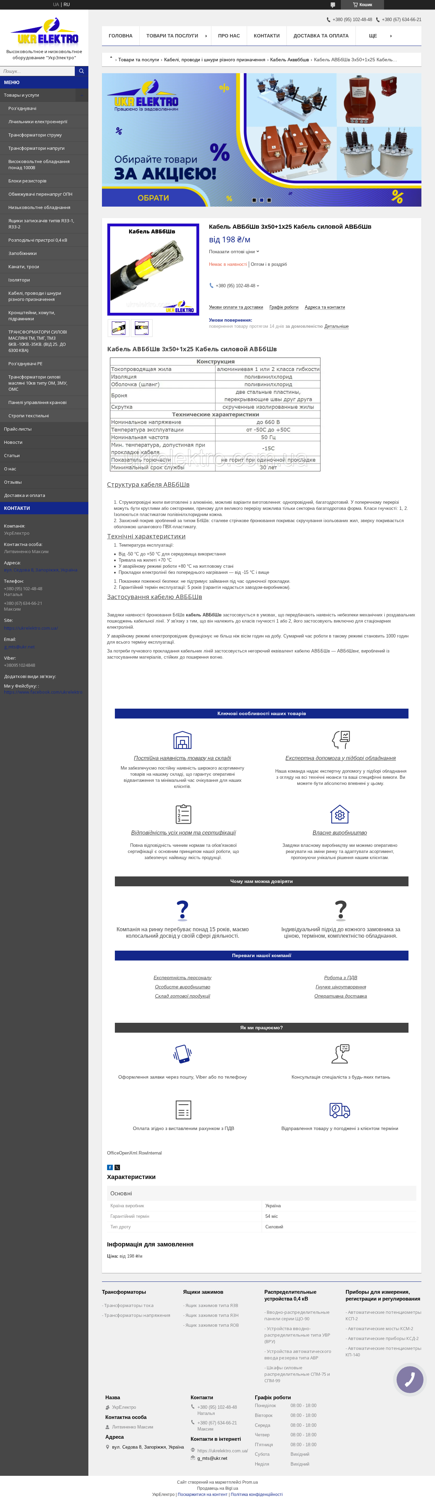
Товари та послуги (172, 35)
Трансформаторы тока (129, 1305)
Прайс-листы (18, 429)
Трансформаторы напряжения (137, 1315)
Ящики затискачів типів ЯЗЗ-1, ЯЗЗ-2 (41, 223)
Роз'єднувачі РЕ (25, 363)
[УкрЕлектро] (44, 32)
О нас (10, 469)
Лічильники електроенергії (37, 121)
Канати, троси (23, 266)
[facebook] (110, 1168)
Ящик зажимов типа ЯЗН (212, 1315)
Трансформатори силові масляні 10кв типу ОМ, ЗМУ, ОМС (37, 383)
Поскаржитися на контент (203, 1494)
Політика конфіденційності (257, 1494)
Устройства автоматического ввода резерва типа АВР (297, 1354)
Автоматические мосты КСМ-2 (380, 1328)
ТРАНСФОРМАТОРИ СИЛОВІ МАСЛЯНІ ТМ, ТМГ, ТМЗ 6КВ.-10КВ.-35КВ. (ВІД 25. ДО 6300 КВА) (37, 341)
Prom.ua (250, 1482)
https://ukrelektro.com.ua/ (31, 628)
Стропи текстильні (28, 416)
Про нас (229, 35)
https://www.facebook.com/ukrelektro (43, 692)
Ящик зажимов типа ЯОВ (212, 1325)
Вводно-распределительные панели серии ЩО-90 (297, 1315)
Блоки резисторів (27, 181)
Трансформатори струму (35, 135)
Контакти (267, 35)
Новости (13, 442)
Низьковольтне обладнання (39, 207)
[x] (117, 1168)
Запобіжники (22, 253)
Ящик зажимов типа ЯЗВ (212, 1305)
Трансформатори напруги (36, 148)
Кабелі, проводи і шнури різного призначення (34, 296)
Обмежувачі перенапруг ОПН (40, 194)
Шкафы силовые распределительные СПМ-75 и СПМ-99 (297, 1374)
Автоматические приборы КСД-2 (383, 1338)
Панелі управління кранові (37, 402)
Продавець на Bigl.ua (217, 1488)
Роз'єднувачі (22, 108)
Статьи (12, 455)
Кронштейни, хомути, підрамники (31, 315)
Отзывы (13, 482)
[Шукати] (81, 71)
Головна (121, 35)
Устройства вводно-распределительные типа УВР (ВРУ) (297, 1334)
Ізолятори (19, 280)
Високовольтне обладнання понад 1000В (39, 164)
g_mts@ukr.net (19, 647)
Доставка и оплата (24, 495)
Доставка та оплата (321, 35)
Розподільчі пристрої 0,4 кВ (37, 240)
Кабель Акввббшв (289, 59)
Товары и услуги (21, 95)
